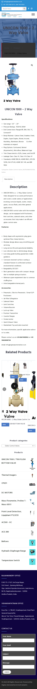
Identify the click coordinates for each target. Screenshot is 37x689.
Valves (4, 172)
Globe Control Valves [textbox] (17, 446)
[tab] (8, 179)
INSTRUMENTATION (29, 170)
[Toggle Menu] (33, 17)
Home (6, 48)
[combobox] (18, 445)
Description (8, 179)
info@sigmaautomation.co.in (16, 345)
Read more (4, 425)
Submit (7, 672)
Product (17, 48)
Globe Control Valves (15, 170)
